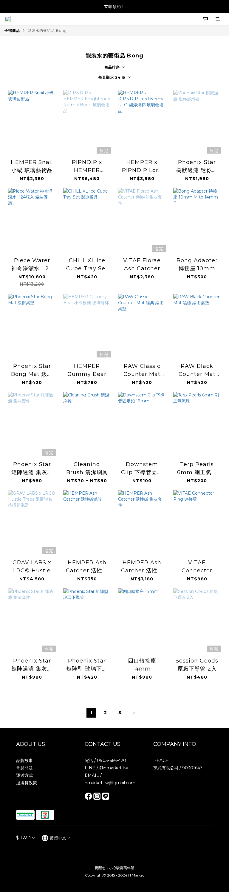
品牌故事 (24, 760)
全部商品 (12, 30)
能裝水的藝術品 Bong (47, 30)
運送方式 (24, 775)
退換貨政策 (26, 782)
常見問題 (24, 768)
